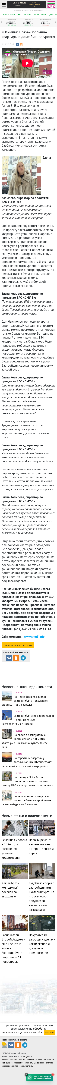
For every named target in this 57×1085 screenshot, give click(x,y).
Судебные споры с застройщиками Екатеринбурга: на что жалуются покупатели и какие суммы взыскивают (41, 896)
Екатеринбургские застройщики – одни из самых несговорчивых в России (28, 719)
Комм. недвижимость (24, 673)
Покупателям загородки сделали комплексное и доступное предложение (42, 944)
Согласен (49, 1032)
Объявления (40, 14)
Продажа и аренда (19, 665)
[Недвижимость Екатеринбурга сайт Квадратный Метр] (51, 4)
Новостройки (8, 14)
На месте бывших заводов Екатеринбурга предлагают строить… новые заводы (25, 700)
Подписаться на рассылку (18, 645)
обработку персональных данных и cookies (24, 1030)
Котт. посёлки (24, 14)
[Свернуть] (26, 1074)
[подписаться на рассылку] (4, 1045)
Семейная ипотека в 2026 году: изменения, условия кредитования (14, 849)
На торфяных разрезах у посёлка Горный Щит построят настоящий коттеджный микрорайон (26, 762)
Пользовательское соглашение (32, 1059)
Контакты (29, 1066)
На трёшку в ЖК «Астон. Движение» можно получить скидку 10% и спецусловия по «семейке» (27, 781)
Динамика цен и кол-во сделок (23, 677)
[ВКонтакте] (17, 44)
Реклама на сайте (9, 1059)
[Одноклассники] (21, 44)
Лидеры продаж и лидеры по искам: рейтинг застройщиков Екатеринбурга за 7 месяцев (26, 800)
